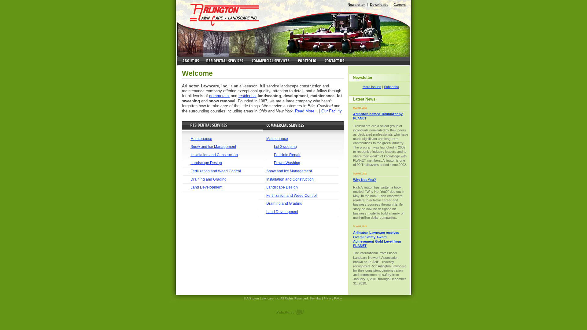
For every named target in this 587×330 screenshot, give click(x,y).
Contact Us (334, 61)
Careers (399, 4)
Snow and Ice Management (213, 147)
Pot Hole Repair (287, 155)
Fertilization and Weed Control (215, 171)
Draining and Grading (208, 179)
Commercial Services (270, 61)
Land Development (206, 187)
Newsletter (356, 4)
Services (225, 61)
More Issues (372, 87)
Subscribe (391, 87)
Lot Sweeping (285, 147)
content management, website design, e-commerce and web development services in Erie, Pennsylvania (293, 312)
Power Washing (287, 163)
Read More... (306, 111)
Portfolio (307, 61)
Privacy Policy (333, 298)
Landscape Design (206, 163)
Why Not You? (364, 180)
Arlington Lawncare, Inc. (225, 15)
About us (190, 61)
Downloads (379, 4)
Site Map (315, 298)
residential (247, 96)
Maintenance (201, 139)
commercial (219, 96)
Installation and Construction (214, 155)
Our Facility (331, 111)
